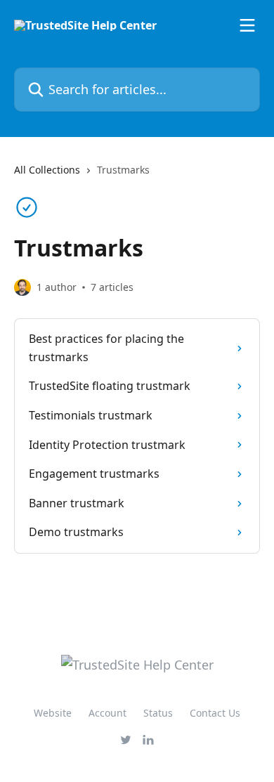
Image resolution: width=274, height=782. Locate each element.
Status (158, 712)
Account (107, 712)
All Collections (47, 169)
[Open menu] (247, 25)
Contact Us (215, 712)
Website (53, 712)
